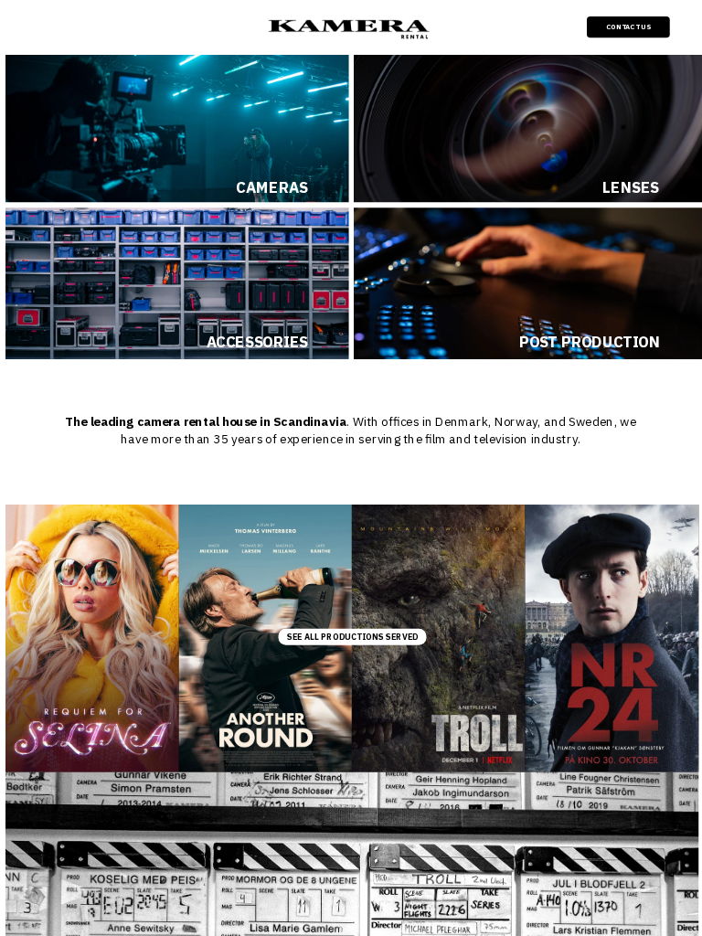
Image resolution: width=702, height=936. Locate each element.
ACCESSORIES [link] (257, 342)
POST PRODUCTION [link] (589, 342)
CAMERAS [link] (272, 187)
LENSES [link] (630, 187)
